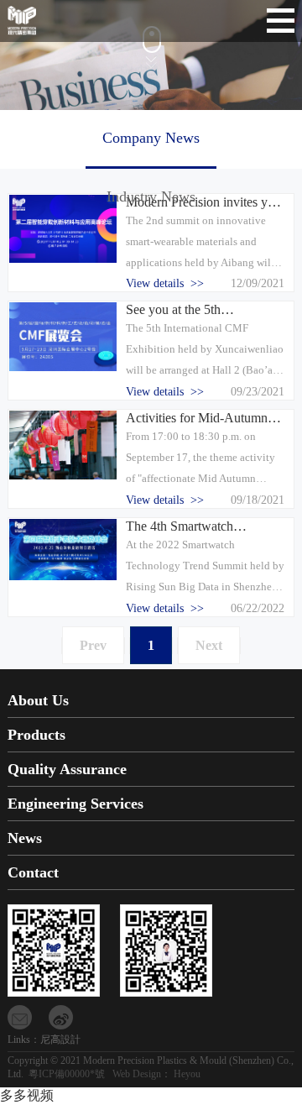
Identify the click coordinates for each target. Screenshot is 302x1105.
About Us (38, 700)
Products (36, 734)
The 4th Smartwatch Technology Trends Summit (199, 526)
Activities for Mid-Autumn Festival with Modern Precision (197, 418)
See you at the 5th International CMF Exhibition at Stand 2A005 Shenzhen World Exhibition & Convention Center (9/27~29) (204, 309)
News (25, 838)
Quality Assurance (67, 769)
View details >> (165, 283)
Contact (33, 872)
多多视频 (27, 1095)
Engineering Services (75, 803)
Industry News (151, 196)
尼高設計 (60, 1039)
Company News (151, 137)
